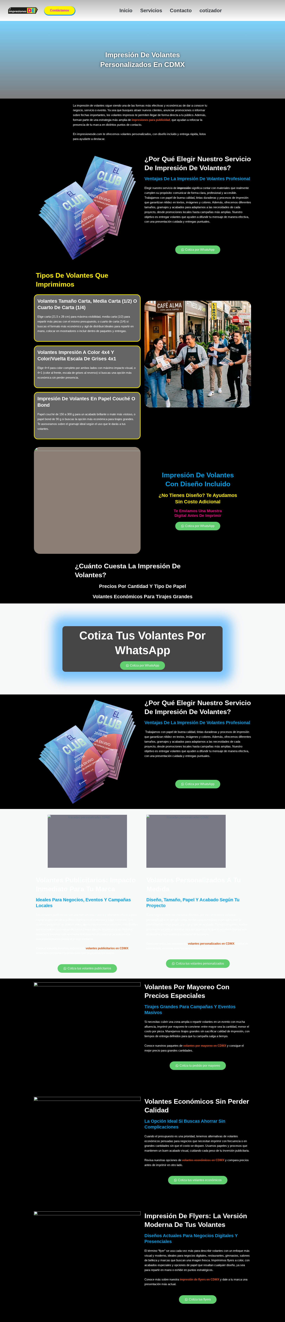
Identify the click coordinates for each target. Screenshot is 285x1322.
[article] (87, 326)
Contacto (181, 10)
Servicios (151, 10)
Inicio (125, 10)
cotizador (211, 10)
